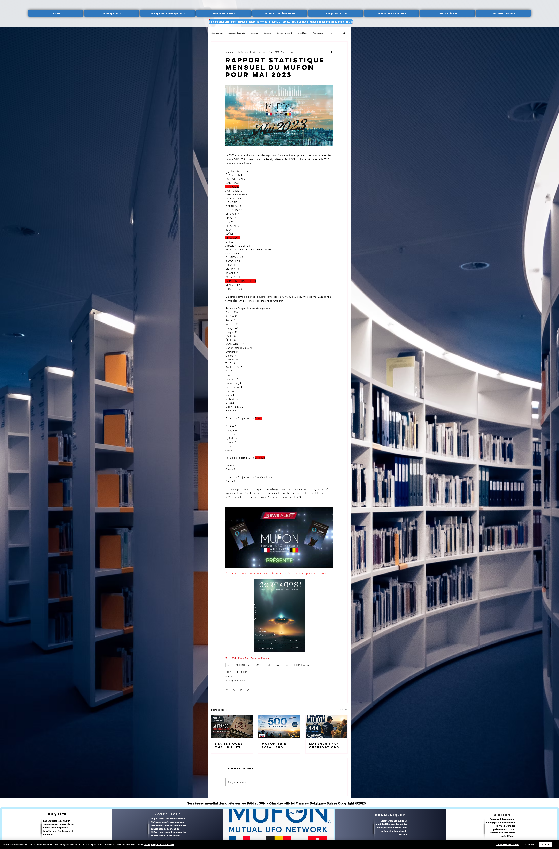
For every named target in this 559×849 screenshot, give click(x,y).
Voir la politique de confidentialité (159, 844)
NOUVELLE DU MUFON (236, 672)
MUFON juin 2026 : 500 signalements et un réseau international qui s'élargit (278, 745)
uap (286, 665)
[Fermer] (555, 844)
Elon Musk (302, 32)
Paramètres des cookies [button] (507, 844)
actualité (229, 676)
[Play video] (279, 537)
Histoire (267, 32)
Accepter (545, 844)
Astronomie (318, 32)
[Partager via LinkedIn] (241, 689)
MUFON (259, 665)
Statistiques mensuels (235, 680)
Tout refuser (529, 844)
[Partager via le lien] (248, 689)
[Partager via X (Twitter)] (234, 689)
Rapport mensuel (284, 32)
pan (278, 665)
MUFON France (243, 665)
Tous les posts (217, 32)
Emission (254, 32)
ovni (229, 665)
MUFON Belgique (301, 665)
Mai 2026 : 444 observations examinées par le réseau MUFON (325, 745)
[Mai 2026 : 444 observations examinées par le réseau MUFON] (326, 726)
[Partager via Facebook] (226, 689)
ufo (269, 665)
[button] (344, 33)
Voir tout (344, 709)
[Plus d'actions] (331, 52)
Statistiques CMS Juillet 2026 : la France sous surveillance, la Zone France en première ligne (232, 745)
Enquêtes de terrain (236, 32)
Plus (330, 32)
